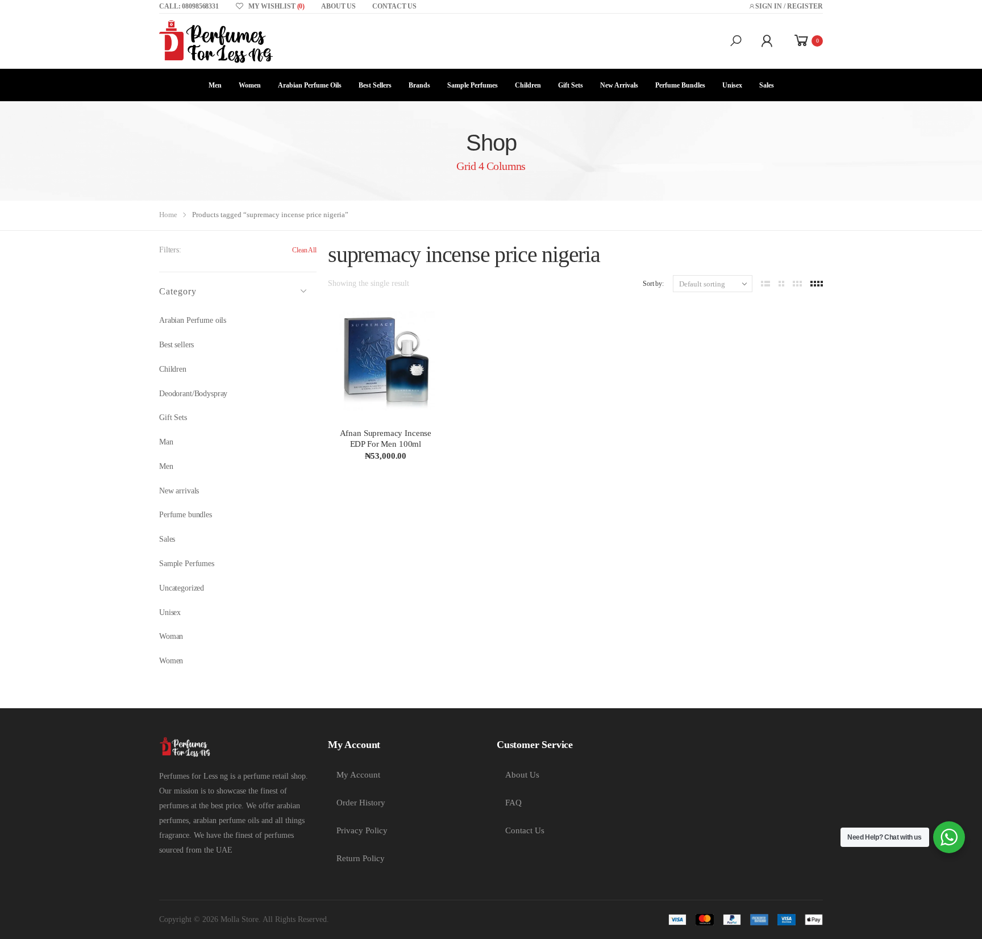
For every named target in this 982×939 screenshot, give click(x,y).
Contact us (394, 6)
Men (215, 85)
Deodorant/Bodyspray (193, 393)
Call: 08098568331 (189, 6)
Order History (360, 802)
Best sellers (375, 85)
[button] (736, 40)
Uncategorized (181, 588)
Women (250, 85)
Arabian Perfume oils (310, 85)
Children (528, 85)
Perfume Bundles (680, 85)
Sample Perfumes (472, 85)
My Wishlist (276, 6)
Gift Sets (570, 85)
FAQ (513, 802)
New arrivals (619, 85)
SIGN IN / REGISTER (789, 6)
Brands (419, 85)
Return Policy (360, 858)
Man (166, 442)
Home (168, 215)
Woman (171, 636)
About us (338, 6)
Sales (766, 85)
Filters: (170, 250)
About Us (522, 774)
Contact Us (524, 830)
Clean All (304, 250)
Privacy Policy (362, 830)
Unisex (732, 85)
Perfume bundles (185, 514)
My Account (358, 774)
